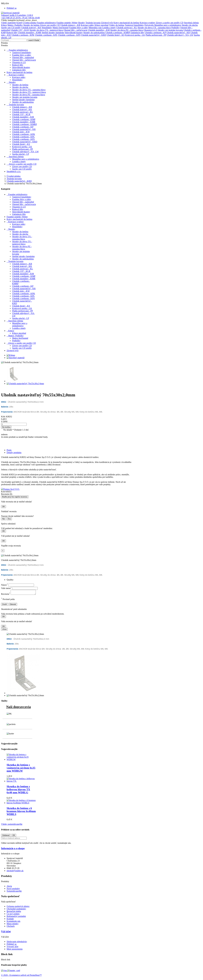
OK (3, 507)
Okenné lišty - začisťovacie (75, 30)
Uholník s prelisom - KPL (46, 35)
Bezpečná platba (14, 911)
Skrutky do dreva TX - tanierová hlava (46, 30)
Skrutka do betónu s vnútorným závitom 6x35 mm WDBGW (21, 767)
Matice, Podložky (15, 25)
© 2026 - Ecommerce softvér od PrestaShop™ (21, 975)
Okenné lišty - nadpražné (23, 57)
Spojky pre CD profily (11, 27)
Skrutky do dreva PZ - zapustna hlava (126, 30)
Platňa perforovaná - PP (156, 35)
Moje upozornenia (15, 949)
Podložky (175, 27)
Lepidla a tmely (109, 27)
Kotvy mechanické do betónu (126, 22)
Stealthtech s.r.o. (14, 171)
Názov (4, 585)
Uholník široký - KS (116, 35)
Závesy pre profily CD (50, 25)
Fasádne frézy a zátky (78, 27)
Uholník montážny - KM (99, 30)
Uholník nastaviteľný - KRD (93, 35)
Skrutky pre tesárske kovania (170, 30)
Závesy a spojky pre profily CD (169, 22)
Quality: (10, 580)
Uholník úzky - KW (21, 132)
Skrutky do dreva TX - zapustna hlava (154, 27)
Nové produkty (13, 888)
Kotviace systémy (147, 22)
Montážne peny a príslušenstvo (167, 25)
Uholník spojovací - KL (126, 27)
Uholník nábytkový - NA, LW (180, 35)
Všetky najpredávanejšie (11, 824)
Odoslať (13, 604)
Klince (4, 25)
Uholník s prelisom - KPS (69, 35)
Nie (3, 519)
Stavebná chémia (191, 22)
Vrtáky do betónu (116, 25)
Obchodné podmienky (16, 909)
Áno (9, 519)
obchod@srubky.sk (15, 870)
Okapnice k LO (150, 30)
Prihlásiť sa (11, 944)
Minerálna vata (95, 27)
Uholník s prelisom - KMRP (117, 32)
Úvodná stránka (29, 22)
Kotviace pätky (87, 25)
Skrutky (81, 22)
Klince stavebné (102, 25)
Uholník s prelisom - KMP (23, 119)
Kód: (3, 416)
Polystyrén (149, 25)
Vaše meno (6, 588)
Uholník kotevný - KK (31, 27)
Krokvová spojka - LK (135, 35)
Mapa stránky (13, 923)
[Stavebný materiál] (15, 357)
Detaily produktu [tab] (14, 452)
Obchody (11, 926)
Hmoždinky (47, 27)
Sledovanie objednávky (17, 941)
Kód (3, 491)
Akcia (9, 886)
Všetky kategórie (8, 22)
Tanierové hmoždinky (134, 25)
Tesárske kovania (93, 22)
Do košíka (6, 427)
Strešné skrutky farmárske (53, 32)
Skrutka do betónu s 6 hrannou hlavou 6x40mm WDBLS (21, 811)
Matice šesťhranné (61, 27)
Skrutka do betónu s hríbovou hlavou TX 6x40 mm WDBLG (18, 789)
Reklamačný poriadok (16, 916)
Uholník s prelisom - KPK (22, 35)
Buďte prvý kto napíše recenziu (14, 497)
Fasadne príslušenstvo (46, 22)
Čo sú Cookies (13, 914)
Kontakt (10, 919)
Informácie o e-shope (13, 848)
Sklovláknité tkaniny (74, 32)
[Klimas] (11, 355)
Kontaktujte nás (13, 921)
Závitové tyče (107, 22)
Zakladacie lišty (137, 32)
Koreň (19, 22)
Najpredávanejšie (14, 891)
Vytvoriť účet (12, 946)
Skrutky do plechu (190, 25)
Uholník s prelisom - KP (155, 32)
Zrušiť (4, 604)
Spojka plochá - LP (20, 154)
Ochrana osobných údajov (18, 906)
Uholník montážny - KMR (29, 32)
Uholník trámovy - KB (70, 25)
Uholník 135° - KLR (20, 30)
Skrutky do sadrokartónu (94, 32)
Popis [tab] (9, 450)
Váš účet (6, 931)
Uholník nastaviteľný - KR (178, 32)
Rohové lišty (11, 32)
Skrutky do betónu (31, 25)
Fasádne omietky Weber (66, 22)
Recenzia (5, 594)
